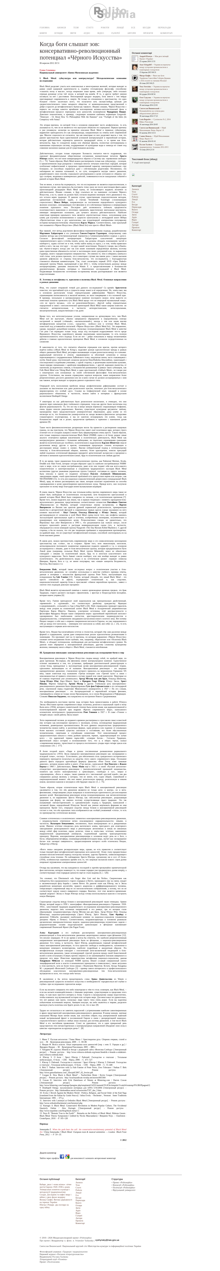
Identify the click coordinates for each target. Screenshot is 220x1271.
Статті (89, 28)
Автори (131, 33)
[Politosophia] (112, 22)
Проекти (148, 33)
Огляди (58, 33)
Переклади (164, 28)
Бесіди (146, 28)
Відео (100, 33)
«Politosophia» (85, 1238)
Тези (76, 28)
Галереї (115, 33)
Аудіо (87, 33)
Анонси (61, 28)
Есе (133, 28)
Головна (45, 28)
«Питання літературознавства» (70, 1254)
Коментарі (166, 33)
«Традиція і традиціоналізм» (75, 1252)
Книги (43, 33)
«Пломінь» (62, 1259)
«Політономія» (53, 1262)
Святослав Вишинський (50, 1246)
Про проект (45, 1241)
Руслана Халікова (60, 1257)
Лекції (120, 28)
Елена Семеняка (47, 70)
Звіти (73, 33)
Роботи (105, 28)
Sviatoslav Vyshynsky (84, 1241)
